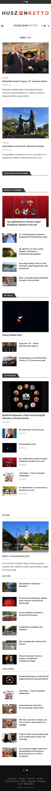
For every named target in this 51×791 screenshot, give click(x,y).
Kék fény (40, 778)
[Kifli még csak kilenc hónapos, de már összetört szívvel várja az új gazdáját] (9, 723)
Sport (20, 784)
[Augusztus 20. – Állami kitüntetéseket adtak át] (9, 347)
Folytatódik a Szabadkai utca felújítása (31, 628)
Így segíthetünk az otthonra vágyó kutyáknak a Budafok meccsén (33, 460)
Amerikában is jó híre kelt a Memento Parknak (23, 146)
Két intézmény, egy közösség (31, 430)
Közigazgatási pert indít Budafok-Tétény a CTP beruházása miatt (33, 359)
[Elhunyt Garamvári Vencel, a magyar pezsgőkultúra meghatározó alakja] (9, 659)
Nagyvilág (5, 78)
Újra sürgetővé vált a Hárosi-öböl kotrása (32, 642)
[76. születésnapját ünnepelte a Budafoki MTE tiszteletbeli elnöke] (9, 238)
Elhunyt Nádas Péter (27, 444)
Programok (41, 781)
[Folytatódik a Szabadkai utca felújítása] (9, 630)
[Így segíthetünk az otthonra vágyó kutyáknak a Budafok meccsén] (9, 462)
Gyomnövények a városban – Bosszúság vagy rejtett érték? (31, 706)
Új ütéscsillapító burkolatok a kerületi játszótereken (31, 614)
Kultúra (23, 781)
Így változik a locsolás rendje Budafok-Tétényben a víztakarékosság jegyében (31, 251)
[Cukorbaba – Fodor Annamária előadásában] (9, 476)
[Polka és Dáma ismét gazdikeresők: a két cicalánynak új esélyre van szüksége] (9, 738)
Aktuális (22, 778)
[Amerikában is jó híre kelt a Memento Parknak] (25, 122)
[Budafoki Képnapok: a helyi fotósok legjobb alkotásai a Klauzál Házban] (25, 396)
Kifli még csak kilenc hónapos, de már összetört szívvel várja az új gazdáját (33, 722)
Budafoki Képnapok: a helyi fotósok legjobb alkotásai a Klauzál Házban (23, 416)
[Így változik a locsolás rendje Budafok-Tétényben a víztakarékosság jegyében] (9, 252)
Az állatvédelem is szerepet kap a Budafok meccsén (33, 489)
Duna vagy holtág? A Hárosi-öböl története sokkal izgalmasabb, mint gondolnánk (33, 265)
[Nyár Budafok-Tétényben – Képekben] (9, 587)
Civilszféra (31, 778)
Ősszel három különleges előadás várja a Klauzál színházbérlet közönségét (33, 600)
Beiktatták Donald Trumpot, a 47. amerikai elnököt (24, 81)
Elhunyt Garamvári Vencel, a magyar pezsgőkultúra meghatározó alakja (30, 658)
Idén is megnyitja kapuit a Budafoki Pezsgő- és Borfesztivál (33, 279)
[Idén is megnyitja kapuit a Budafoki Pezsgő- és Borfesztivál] (9, 281)
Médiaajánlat (28, 784)
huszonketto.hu (28, 787)
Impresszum (12, 778)
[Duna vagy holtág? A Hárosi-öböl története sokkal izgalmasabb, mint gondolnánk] (9, 267)
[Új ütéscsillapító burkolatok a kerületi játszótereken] (9, 616)
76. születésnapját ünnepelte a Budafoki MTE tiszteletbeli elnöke (33, 235)
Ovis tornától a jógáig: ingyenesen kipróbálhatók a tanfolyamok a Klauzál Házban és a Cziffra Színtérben (33, 752)
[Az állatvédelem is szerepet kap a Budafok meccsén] (9, 491)
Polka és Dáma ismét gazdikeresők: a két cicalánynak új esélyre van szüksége (34, 736)
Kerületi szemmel (12, 781)
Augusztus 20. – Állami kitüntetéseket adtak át (29, 344)
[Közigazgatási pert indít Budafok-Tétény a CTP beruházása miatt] (9, 361)
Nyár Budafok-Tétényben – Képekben (30, 585)
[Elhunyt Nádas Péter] (9, 448)
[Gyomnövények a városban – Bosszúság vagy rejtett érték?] (9, 709)
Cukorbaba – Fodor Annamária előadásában (32, 474)
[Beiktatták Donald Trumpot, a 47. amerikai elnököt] (25, 57)
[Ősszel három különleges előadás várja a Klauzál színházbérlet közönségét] (9, 601)
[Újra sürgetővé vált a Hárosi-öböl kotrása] (9, 645)
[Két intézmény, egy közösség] (9, 433)
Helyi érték (5, 142)
